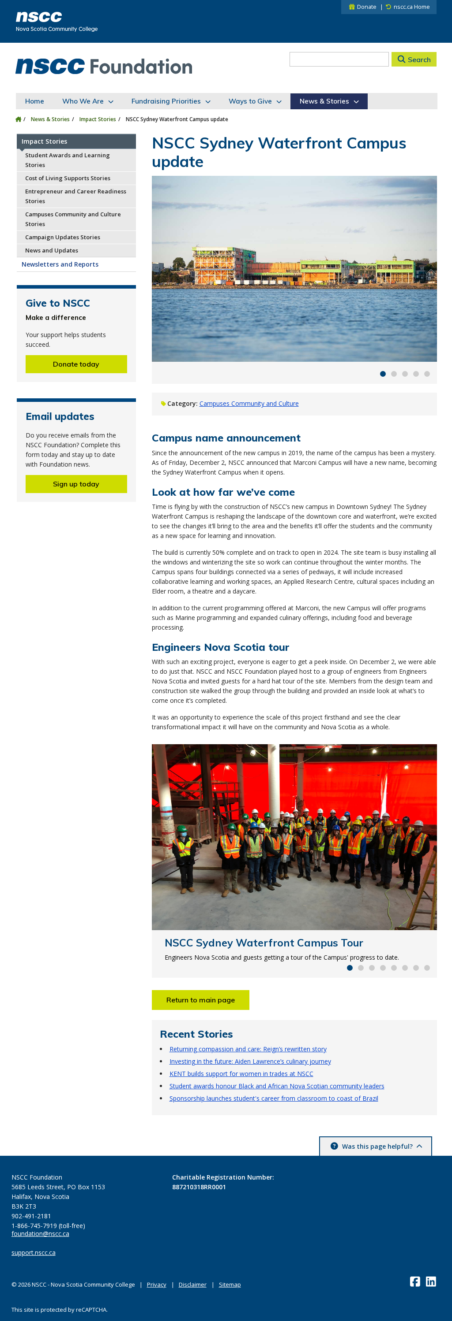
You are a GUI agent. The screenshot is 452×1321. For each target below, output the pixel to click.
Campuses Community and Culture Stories (73, 219)
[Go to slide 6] (405, 968)
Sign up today (76, 483)
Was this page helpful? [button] (377, 1146)
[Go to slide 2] (394, 374)
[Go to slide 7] (416, 968)
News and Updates (51, 250)
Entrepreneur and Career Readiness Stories (75, 196)
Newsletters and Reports (60, 264)
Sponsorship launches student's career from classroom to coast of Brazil (274, 1098)
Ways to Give (250, 101)
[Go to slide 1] (383, 374)
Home (34, 101)
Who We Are (83, 101)
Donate (367, 7)
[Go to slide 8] (427, 968)
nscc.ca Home (412, 7)
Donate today (76, 364)
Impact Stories (97, 119)
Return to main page (200, 999)
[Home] (18, 119)
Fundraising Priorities (166, 101)
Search (419, 59)
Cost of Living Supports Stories (67, 178)
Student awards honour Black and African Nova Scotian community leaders (277, 1086)
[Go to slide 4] (416, 374)
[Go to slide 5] (427, 374)
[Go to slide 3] (405, 374)
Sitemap (230, 1284)
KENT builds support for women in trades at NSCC (241, 1073)
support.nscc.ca (33, 1253)
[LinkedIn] (432, 1281)
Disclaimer (193, 1284)
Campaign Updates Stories (62, 237)
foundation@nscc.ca (40, 1234)
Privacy (156, 1284)
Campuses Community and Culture (249, 403)
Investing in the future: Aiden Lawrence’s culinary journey (250, 1061)
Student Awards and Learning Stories (67, 160)
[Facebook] (416, 1281)
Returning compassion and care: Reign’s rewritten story (248, 1049)
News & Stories (324, 101)
